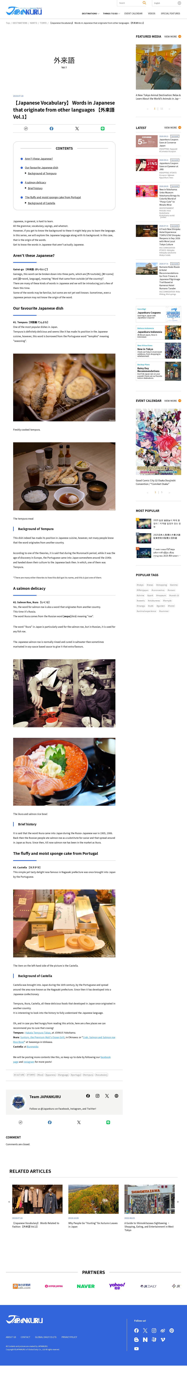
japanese (51, 1074)
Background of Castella (41, 203)
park (151, 595)
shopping (162, 584)
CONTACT (25, 1337)
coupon (172, 151)
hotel (171, 605)
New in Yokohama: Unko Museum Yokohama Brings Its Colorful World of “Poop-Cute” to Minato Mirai (169, 197)
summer (164, 611)
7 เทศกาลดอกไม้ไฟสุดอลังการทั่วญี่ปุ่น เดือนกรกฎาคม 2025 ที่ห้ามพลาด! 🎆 (167, 553)
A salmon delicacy (35, 182)
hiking (162, 294)
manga (141, 605)
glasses (171, 175)
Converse (164, 151)
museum (161, 595)
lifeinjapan (143, 590)
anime (174, 584)
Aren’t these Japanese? (39, 158)
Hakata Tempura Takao (38, 1032)
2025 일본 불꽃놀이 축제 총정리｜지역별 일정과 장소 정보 (167, 523)
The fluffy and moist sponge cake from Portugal (53, 197)
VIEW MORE (170, 36)
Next (169, 108)
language (64, 1074)
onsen (172, 590)
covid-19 (174, 595)
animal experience (147, 611)
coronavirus (159, 590)
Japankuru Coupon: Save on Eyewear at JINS (168, 166)
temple (168, 600)
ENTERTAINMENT (167, 208)
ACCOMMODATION (167, 248)
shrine (141, 595)
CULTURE (20, 1074)
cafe (151, 605)
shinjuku (171, 250)
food (41, 1074)
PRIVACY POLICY (69, 1337)
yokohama (164, 213)
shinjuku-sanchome (168, 253)
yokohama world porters (167, 216)
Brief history (35, 188)
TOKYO (31, 1074)
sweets (141, 600)
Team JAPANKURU (45, 1096)
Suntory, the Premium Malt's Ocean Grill (42, 1037)
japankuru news (166, 177)
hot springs (171, 294)
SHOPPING (164, 149)
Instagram (29, 1061)
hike (178, 292)
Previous (147, 108)
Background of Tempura (42, 173)
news (150, 584)
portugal (76, 1074)
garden (161, 605)
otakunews (154, 600)
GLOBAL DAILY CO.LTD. (46, 1337)
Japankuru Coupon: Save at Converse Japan (168, 142)
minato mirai (165, 210)
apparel (174, 149)
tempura (88, 1074)
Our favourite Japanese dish (41, 167)
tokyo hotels (165, 255)
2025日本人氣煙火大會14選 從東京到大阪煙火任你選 (166, 536)
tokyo (141, 584)
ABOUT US (11, 1337)
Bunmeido (32, 1046)
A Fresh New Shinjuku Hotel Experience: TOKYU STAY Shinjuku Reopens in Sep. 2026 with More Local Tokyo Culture (169, 237)
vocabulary (102, 1074)
